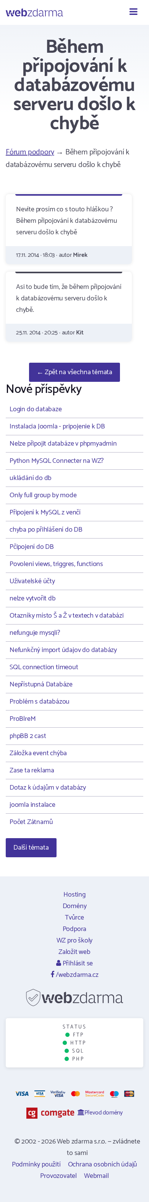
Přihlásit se (77, 963)
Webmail (96, 1176)
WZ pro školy (75, 940)
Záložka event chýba (38, 753)
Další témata (31, 847)
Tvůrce (74, 917)
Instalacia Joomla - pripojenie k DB (57, 426)
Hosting (74, 894)
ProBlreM (23, 719)
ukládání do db (31, 478)
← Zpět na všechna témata (74, 372)
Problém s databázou (40, 701)
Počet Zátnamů (31, 822)
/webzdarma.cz (76, 975)
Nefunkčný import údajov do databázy (63, 650)
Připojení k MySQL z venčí (45, 512)
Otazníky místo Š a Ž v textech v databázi (67, 615)
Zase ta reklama (32, 770)
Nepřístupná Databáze (41, 684)
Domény (75, 906)
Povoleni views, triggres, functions (56, 564)
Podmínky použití (36, 1164)
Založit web (74, 952)
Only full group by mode (43, 495)
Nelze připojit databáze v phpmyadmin (63, 443)
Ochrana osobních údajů (103, 1164)
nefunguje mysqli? (35, 633)
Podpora (75, 929)
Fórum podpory (30, 152)
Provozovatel (58, 1176)
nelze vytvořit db (33, 598)
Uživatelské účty (32, 581)
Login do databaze (36, 409)
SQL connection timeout (44, 667)
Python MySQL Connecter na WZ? (57, 461)
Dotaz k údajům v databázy (48, 787)
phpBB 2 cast (28, 736)
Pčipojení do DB (32, 547)
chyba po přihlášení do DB (46, 529)
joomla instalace (32, 805)
